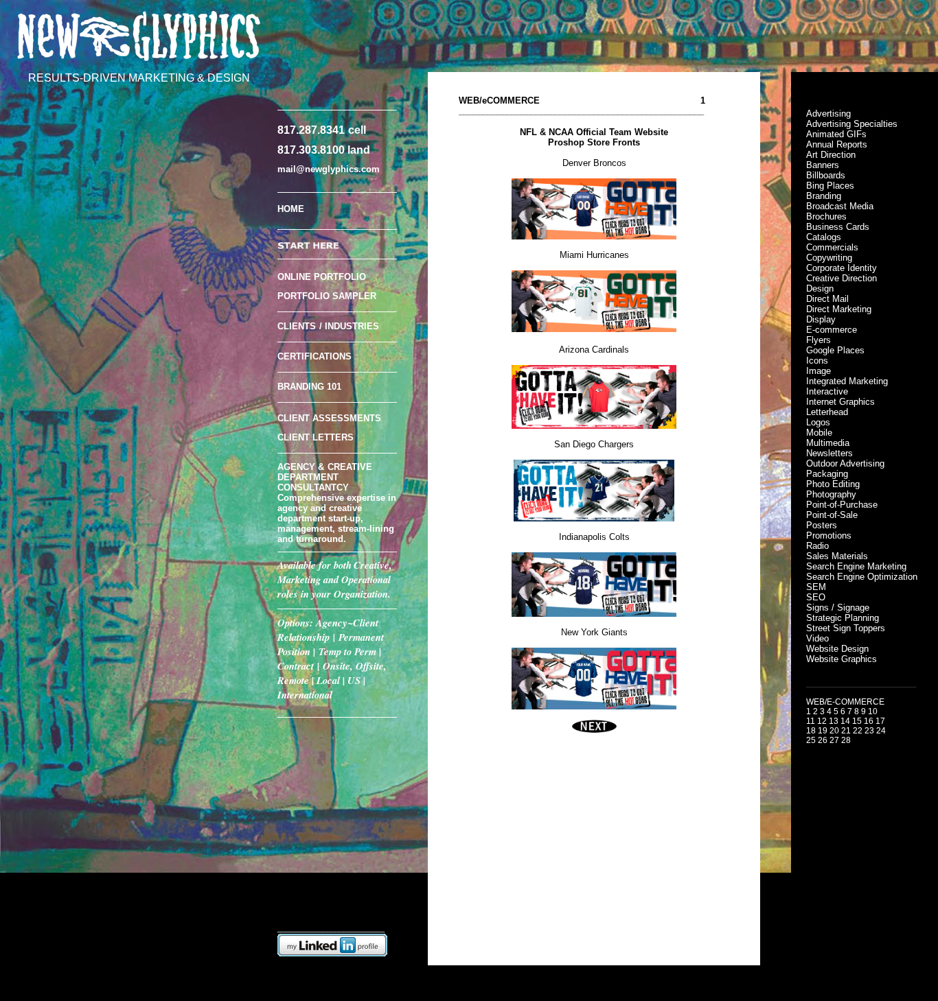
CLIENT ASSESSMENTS (329, 418)
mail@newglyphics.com (328, 169)
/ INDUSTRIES (349, 326)
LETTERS (333, 437)
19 (822, 730)
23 (869, 730)
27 (834, 740)
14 (845, 721)
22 (857, 730)
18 (811, 730)
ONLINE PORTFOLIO (321, 277)
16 (868, 721)
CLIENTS (296, 326)
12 (822, 721)
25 (811, 740)
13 (833, 721)
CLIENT (293, 437)
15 (857, 721)
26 (822, 740)
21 (846, 730)
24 (881, 730)
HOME (290, 209)
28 (846, 740)
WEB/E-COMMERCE (845, 702)
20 (834, 730)
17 (880, 721)
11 (810, 721)
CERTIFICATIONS (314, 356)
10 (873, 711)
